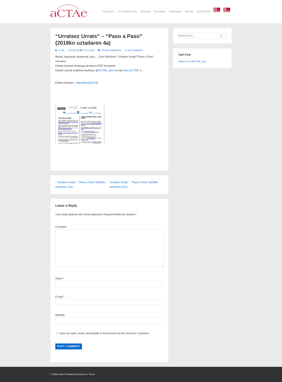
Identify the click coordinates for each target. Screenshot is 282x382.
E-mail (59, 296)
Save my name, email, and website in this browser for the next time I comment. (104, 333)
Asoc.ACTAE (131, 70)
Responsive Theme (86, 374)
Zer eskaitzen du (127, 11)
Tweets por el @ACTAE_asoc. (192, 61)
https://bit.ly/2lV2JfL (87, 82)
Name (58, 278)
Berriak (189, 11)
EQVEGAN (203, 11)
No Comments (135, 50)
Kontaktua (160, 11)
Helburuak (175, 11)
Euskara (217, 9)
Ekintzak (145, 11)
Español (227, 9)
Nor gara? (108, 11)
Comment (61, 226)
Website (60, 315)
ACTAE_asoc (106, 70)
